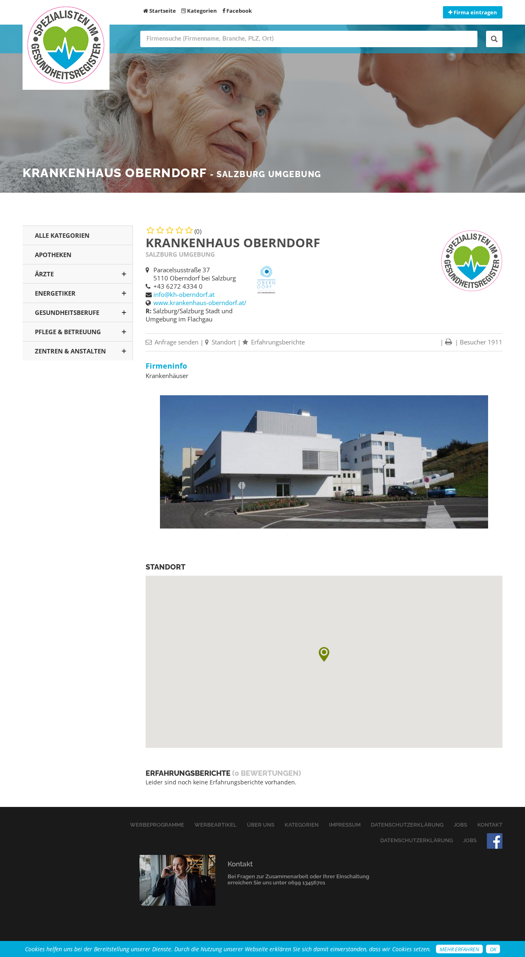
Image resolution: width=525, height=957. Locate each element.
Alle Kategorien (62, 235)
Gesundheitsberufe (67, 312)
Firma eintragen (474, 12)
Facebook (238, 10)
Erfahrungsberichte (277, 342)
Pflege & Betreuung (68, 332)
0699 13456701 (306, 883)
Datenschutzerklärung (407, 825)
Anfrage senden (176, 342)
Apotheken (53, 255)
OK (493, 949)
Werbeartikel (215, 825)
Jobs (460, 825)
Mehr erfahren (459, 949)
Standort (223, 342)
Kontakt (489, 825)
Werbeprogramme (157, 825)
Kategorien (201, 10)
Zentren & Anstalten (70, 351)
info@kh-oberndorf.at (184, 294)
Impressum (345, 825)
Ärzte (44, 274)
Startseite (162, 10)
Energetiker (55, 293)
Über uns (260, 825)
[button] (324, 654)
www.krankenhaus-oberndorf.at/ (200, 302)
